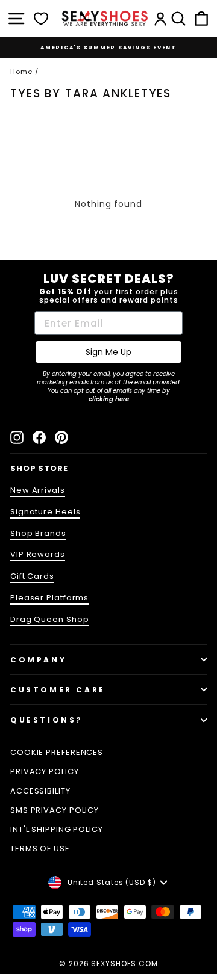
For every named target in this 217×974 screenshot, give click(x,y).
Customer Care (57, 690)
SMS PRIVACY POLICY (54, 810)
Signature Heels (45, 511)
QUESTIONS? (46, 720)
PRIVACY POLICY (44, 771)
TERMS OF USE (40, 848)
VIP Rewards (37, 554)
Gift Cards (32, 576)
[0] (41, 18)
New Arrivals (37, 490)
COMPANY (38, 660)
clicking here (109, 399)
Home (21, 71)
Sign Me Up (108, 352)
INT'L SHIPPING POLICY (56, 829)
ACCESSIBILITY (40, 791)
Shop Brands (38, 533)
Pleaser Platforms (49, 597)
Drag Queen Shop (49, 619)
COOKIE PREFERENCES (56, 752)
